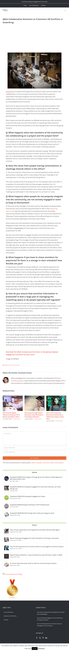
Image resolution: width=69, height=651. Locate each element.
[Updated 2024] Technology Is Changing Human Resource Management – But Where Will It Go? (36, 476)
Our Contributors (8, 610)
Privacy (48, 645)
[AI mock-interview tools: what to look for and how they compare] (6, 562)
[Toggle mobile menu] (65, 11)
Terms (44, 645)
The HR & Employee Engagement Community (34, 1)
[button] (4, 407)
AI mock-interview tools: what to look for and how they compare (33, 561)
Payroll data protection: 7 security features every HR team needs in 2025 (36, 553)
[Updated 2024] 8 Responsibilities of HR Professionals (29, 503)
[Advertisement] (34, 40)
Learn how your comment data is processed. (47, 461)
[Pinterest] (43, 636)
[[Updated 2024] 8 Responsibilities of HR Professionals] (6, 503)
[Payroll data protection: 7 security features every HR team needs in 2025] (6, 553)
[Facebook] (37, 636)
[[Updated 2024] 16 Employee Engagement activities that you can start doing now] (6, 485)
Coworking (10, 92)
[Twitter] (40, 636)
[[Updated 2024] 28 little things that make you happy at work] (6, 511)
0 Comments (16, 419)
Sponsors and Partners (10, 614)
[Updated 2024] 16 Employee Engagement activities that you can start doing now (35, 486)
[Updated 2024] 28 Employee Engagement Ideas (27, 494)
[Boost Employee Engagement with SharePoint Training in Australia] (6, 536)
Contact (6, 618)
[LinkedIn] (46, 636)
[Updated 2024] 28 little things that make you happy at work (32, 511)
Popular (34, 470)
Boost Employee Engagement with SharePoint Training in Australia (34, 536)
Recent (34, 523)
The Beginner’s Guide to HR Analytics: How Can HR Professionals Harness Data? (34, 415)
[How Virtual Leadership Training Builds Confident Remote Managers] (6, 528)
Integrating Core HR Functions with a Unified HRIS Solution (11, 415)
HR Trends (16, 365)
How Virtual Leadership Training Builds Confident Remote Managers (35, 528)
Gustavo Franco (8, 365)
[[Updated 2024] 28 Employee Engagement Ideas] (6, 495)
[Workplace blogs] (12, 579)
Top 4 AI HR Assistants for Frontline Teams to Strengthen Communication (37, 545)
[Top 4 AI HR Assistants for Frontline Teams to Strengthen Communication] (6, 545)
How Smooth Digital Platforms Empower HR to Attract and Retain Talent (54, 415)
